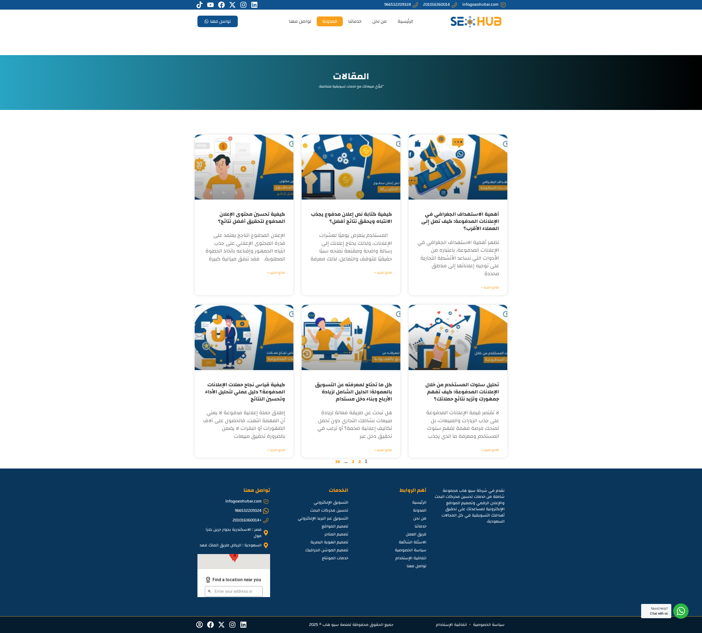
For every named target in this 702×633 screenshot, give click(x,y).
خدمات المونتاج (335, 558)
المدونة (329, 21)
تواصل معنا (300, 21)
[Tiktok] (199, 5)
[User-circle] (199, 624)
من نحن (379, 21)
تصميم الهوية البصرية (329, 542)
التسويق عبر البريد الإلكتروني (323, 518)
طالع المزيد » (490, 287)
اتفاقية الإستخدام (410, 558)
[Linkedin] (254, 5)
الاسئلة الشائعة (412, 542)
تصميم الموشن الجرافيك (326, 550)
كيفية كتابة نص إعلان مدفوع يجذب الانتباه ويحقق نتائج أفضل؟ (351, 217)
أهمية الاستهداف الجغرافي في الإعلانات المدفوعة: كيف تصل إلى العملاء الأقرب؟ (460, 221)
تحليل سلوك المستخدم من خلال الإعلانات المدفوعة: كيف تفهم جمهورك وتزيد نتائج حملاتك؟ (462, 392)
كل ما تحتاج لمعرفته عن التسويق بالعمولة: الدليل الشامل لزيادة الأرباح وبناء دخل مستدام (353, 392)
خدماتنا (354, 21)
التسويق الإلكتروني (331, 502)
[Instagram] (243, 5)
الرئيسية (405, 21)
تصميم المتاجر (336, 534)
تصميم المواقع (335, 526)
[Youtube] (210, 5)
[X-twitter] (232, 5)
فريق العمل (416, 534)
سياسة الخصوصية (410, 550)
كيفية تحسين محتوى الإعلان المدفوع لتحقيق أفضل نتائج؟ (251, 217)
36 (337, 462)
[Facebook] (221, 5)
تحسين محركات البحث (329, 510)
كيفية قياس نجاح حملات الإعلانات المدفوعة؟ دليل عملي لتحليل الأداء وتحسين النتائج (245, 392)
